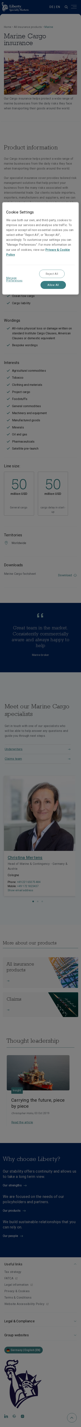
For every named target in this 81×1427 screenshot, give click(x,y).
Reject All (52, 273)
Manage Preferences (14, 279)
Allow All (53, 284)
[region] (40, 248)
